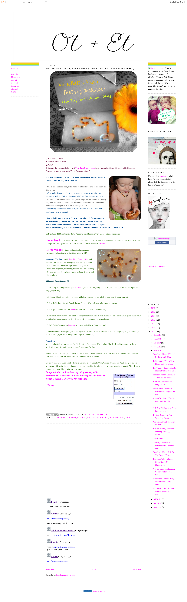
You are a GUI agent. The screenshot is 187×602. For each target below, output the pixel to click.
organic (91, 418)
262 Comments (99, 415)
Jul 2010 (157, 499)
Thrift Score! (158, 438)
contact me (164, 176)
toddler (129, 418)
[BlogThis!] (49, 414)
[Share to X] (52, 414)
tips (122, 418)
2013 (153, 320)
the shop (14, 68)
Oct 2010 (157, 343)
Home (94, 569)
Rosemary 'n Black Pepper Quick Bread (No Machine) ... (163, 462)
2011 (153, 328)
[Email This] (46, 414)
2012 (153, 324)
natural (81, 418)
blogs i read (15, 77)
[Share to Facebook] (54, 414)
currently (14, 80)
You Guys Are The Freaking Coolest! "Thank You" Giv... (164, 472)
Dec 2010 (158, 335)
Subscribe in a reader (157, 266)
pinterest (14, 89)
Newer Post (50, 569)
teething (114, 418)
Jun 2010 (157, 503)
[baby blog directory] (162, 123)
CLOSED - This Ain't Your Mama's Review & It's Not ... (163, 491)
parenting (102, 418)
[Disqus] (93, 460)
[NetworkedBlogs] (161, 239)
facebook (14, 83)
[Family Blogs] (86, 591)
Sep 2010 (157, 347)
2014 (153, 316)
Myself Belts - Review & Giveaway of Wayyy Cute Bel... (164, 391)
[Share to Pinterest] (57, 414)
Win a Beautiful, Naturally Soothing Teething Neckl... (163, 432)
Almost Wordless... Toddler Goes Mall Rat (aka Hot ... (164, 401)
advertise (14, 74)
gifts (62, 418)
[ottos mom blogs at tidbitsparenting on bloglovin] (159, 228)
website (102, 243)
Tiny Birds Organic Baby (85, 168)
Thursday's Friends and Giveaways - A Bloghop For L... (163, 445)
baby (56, 418)
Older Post (137, 569)
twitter (13, 92)
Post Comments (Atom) (65, 575)
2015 (153, 312)
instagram (15, 86)
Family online (99, 591)
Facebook (78, 287)
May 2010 (158, 507)
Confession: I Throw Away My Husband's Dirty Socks (163, 482)
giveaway (71, 418)
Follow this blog (162, 242)
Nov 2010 (158, 339)
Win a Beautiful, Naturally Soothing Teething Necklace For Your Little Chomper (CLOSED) (90, 68)
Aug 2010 (158, 351)
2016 (153, 308)
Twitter (73, 309)
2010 (153, 331)
